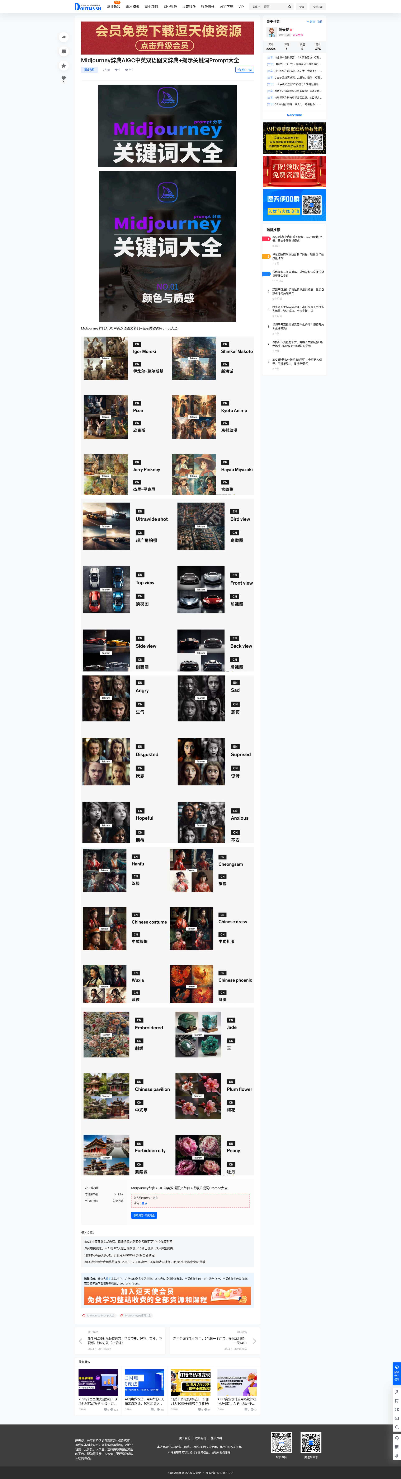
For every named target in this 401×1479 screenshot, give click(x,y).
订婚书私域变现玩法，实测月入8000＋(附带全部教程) (119, 1255)
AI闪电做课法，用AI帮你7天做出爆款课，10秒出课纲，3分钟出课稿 (128, 1248)
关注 (312, 21)
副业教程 (114, 7)
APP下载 (226, 7)
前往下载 (247, 69)
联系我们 (200, 1438)
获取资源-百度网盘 (144, 1215)
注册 (108, 1278)
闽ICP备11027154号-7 (219, 1472)
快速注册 (318, 7)
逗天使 (196, 1472)
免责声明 (216, 1438)
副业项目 (151, 7)
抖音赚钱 (189, 7)
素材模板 (132, 7)
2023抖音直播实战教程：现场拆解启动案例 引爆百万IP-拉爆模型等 (128, 1241)
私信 (319, 21)
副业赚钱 (170, 7)
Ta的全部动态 (294, 115)
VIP (241, 7)
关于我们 (184, 1438)
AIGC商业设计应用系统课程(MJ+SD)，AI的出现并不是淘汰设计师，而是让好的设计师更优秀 (145, 1262)
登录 (301, 7)
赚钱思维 (207, 7)
